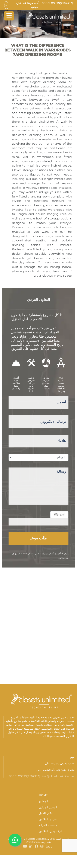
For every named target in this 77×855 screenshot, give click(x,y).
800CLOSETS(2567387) (24, 776)
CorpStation (32, 842)
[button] (43, 33)
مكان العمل (46, 813)
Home (43, 795)
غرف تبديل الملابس (50, 831)
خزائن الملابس (47, 819)
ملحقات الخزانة (48, 825)
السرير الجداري (48, 807)
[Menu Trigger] (9, 15)
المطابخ (43, 801)
